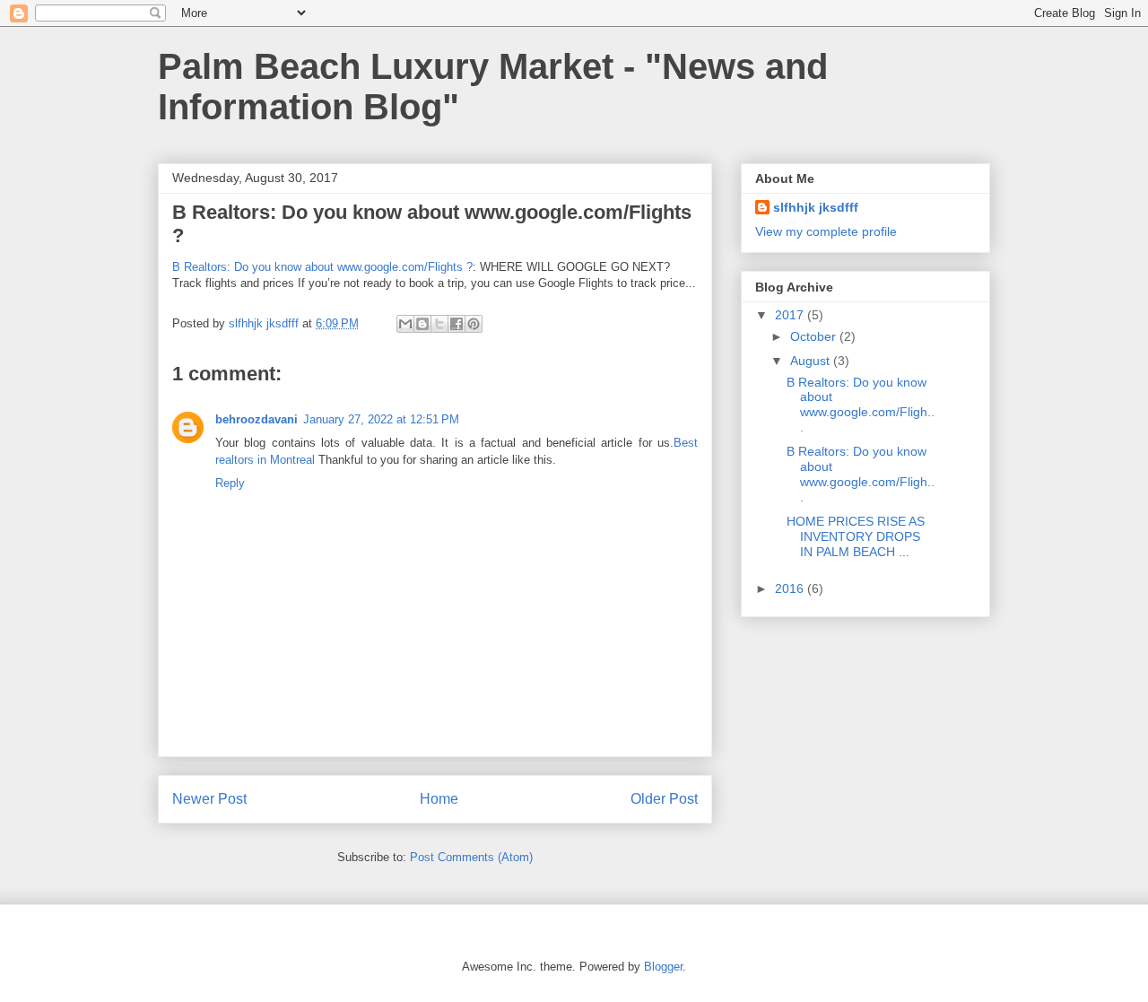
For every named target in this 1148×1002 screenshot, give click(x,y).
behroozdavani (256, 419)
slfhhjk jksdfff (815, 207)
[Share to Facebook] (456, 324)
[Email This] (405, 324)
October (814, 336)
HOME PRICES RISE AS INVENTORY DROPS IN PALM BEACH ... (856, 536)
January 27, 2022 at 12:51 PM (381, 419)
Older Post (664, 798)
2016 (791, 588)
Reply (230, 483)
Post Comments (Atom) (471, 857)
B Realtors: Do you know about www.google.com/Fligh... (861, 404)
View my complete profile (826, 231)
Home (439, 798)
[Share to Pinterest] (474, 324)
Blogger (663, 966)
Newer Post (209, 798)
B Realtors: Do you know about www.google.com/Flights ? (322, 267)
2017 (791, 315)
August (811, 360)
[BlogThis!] (422, 324)
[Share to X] (439, 324)
